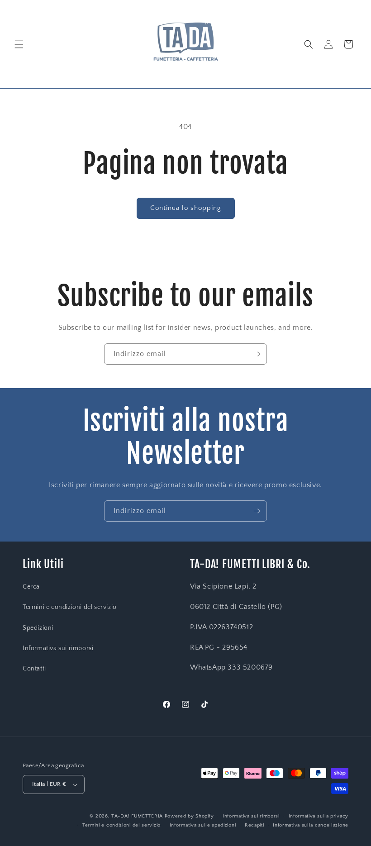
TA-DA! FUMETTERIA (137, 816)
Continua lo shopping (185, 208)
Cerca (31, 586)
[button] (19, 44)
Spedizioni (38, 628)
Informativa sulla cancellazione (310, 825)
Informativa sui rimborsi (58, 648)
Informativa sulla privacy (319, 816)
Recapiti (254, 825)
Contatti (34, 668)
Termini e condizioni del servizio (70, 607)
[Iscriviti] (256, 354)
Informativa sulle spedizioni (203, 825)
